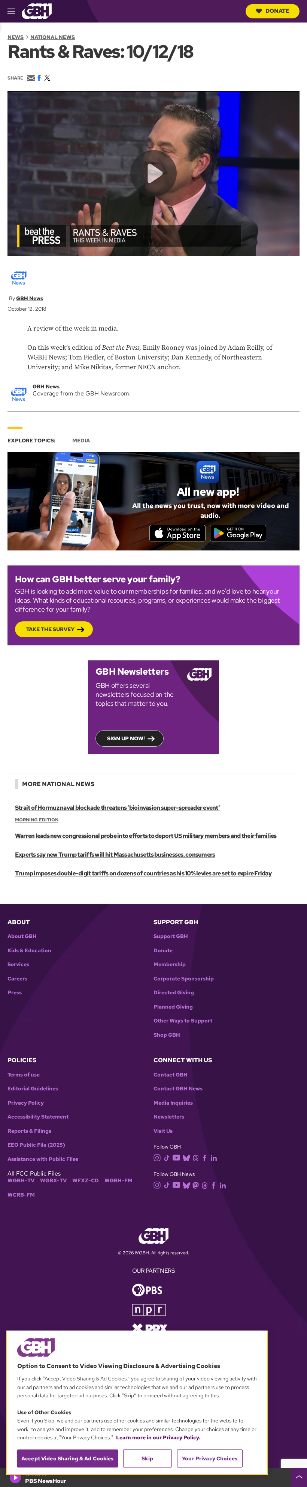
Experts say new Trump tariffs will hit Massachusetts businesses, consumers (115, 855)
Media (81, 440)
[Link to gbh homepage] (37, 11)
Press (14, 992)
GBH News (29, 298)
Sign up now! (126, 738)
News (15, 37)
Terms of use (23, 1075)
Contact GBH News (178, 1089)
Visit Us (163, 1131)
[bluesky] (186, 1158)
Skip (147, 1458)
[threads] (195, 1158)
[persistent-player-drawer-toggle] (299, 1477)
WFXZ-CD (85, 1180)
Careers (17, 979)
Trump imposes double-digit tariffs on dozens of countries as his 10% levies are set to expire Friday (143, 873)
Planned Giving (173, 1007)
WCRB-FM (21, 1195)
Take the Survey (50, 629)
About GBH (22, 936)
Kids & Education (29, 950)
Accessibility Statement (38, 1117)
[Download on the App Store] (177, 533)
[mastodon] (195, 1185)
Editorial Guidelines (32, 1089)
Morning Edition (36, 820)
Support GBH (171, 936)
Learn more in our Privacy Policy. (158, 1437)
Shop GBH (167, 1035)
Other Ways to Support (183, 1021)
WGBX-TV (53, 1180)
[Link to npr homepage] (149, 1309)
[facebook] (204, 1158)
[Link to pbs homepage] (147, 1289)
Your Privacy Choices (209, 1458)
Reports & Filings (29, 1131)
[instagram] (157, 1157)
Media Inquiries (173, 1103)
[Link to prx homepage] (149, 1328)
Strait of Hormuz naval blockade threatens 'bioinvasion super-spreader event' (117, 808)
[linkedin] (213, 1158)
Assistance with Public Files (42, 1159)
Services (18, 964)
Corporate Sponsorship (184, 979)
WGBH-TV (20, 1180)
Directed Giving (174, 992)
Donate (277, 11)
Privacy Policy (25, 1103)
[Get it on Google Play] (238, 533)
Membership (170, 964)
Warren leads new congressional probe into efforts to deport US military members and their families (145, 836)
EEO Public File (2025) (36, 1145)
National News (52, 37)
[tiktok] (167, 1158)
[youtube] (176, 1157)
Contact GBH (171, 1075)
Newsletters (169, 1117)
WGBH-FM (118, 1180)
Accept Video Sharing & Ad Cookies (67, 1458)
